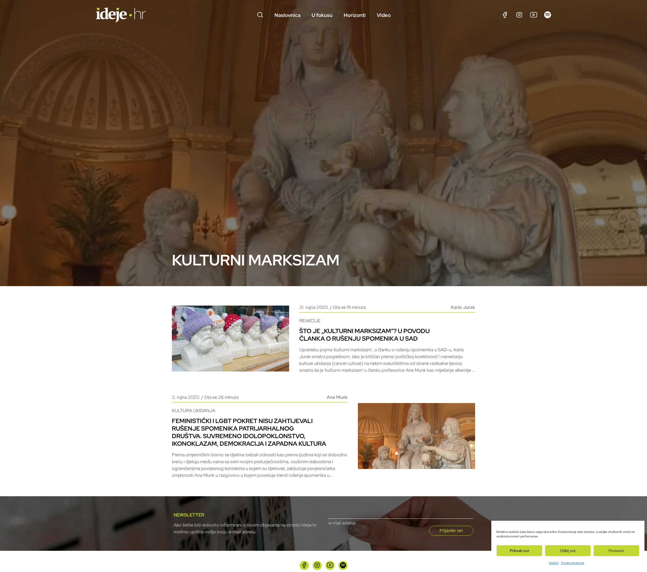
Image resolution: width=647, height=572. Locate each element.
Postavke (616, 551)
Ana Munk (337, 397)
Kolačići (554, 563)
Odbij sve (568, 551)
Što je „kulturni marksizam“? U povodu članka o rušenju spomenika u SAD (364, 334)
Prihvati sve (519, 551)
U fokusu (322, 15)
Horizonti (355, 15)
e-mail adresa (342, 523)
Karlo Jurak (463, 307)
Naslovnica (287, 15)
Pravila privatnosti (572, 563)
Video (384, 15)
